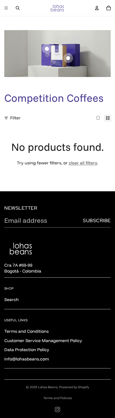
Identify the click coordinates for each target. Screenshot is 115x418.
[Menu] (6, 8)
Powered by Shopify (74, 387)
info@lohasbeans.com (26, 358)
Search (11, 299)
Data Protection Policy (26, 349)
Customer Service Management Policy (43, 340)
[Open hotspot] (47, 49)
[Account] (97, 8)
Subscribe (97, 220)
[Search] (18, 8)
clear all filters (83, 162)
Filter (15, 117)
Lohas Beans (47, 387)
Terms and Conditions (26, 331)
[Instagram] (57, 409)
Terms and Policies (57, 398)
